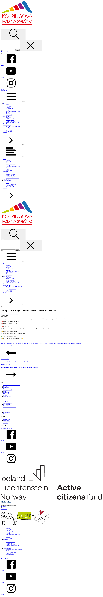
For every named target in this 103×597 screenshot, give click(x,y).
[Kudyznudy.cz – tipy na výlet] (6, 501)
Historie (8, 107)
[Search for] (8, 50)
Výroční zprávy (9, 112)
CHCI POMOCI (4, 51)
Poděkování (6, 392)
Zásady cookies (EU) (8, 396)
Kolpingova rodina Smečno (7, 314)
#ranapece (6, 345)
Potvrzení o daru (12, 128)
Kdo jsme (8, 104)
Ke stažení (5, 423)
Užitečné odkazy (7, 393)
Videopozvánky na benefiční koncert (14, 126)
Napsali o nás (6, 420)
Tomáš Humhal (4, 509)
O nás (4, 103)
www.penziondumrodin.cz (6, 428)
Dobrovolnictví (9, 130)
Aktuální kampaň (10, 131)
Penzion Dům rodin (10, 121)
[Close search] (31, 45)
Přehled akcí (9, 115)
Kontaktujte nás (6, 419)
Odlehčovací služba (10, 118)
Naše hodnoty (9, 106)
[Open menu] (1, 53)
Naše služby (6, 116)
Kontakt (5, 132)
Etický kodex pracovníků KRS (13, 111)
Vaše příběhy (6, 123)
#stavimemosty (12, 345)
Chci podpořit (4, 90)
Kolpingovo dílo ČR (10, 108)
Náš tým (8, 110)
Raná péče (8, 117)
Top (1, 595)
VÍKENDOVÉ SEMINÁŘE (12, 122)
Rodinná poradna (10, 120)
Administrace (3, 506)
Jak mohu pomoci (7, 125)
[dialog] (51, 552)
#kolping (2, 345)
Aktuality (8, 113)
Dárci (7, 127)
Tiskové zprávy (6, 421)
